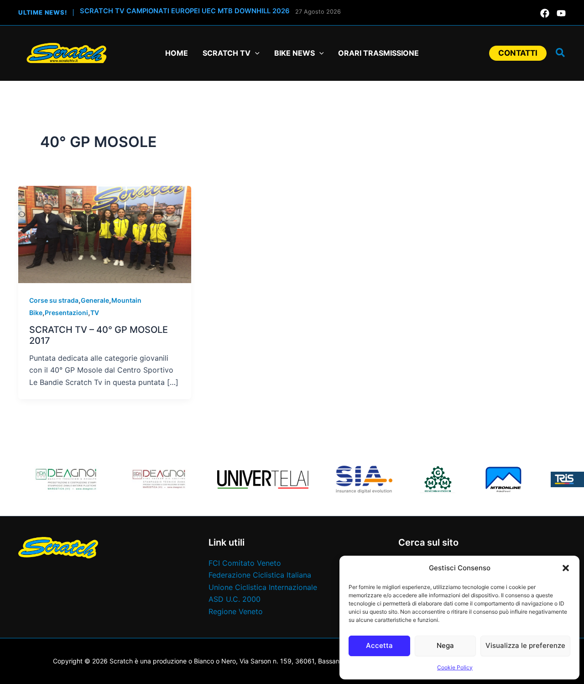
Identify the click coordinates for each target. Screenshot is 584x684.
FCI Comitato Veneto (245, 563)
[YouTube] (561, 13)
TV (94, 312)
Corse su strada (53, 300)
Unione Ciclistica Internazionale (263, 587)
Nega (445, 645)
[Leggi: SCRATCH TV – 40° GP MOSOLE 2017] (104, 233)
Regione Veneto (236, 611)
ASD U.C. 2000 (235, 599)
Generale (95, 300)
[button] (565, 568)
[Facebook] (544, 13)
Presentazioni (66, 312)
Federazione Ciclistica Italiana (260, 574)
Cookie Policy (455, 667)
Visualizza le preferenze (525, 645)
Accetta (379, 645)
